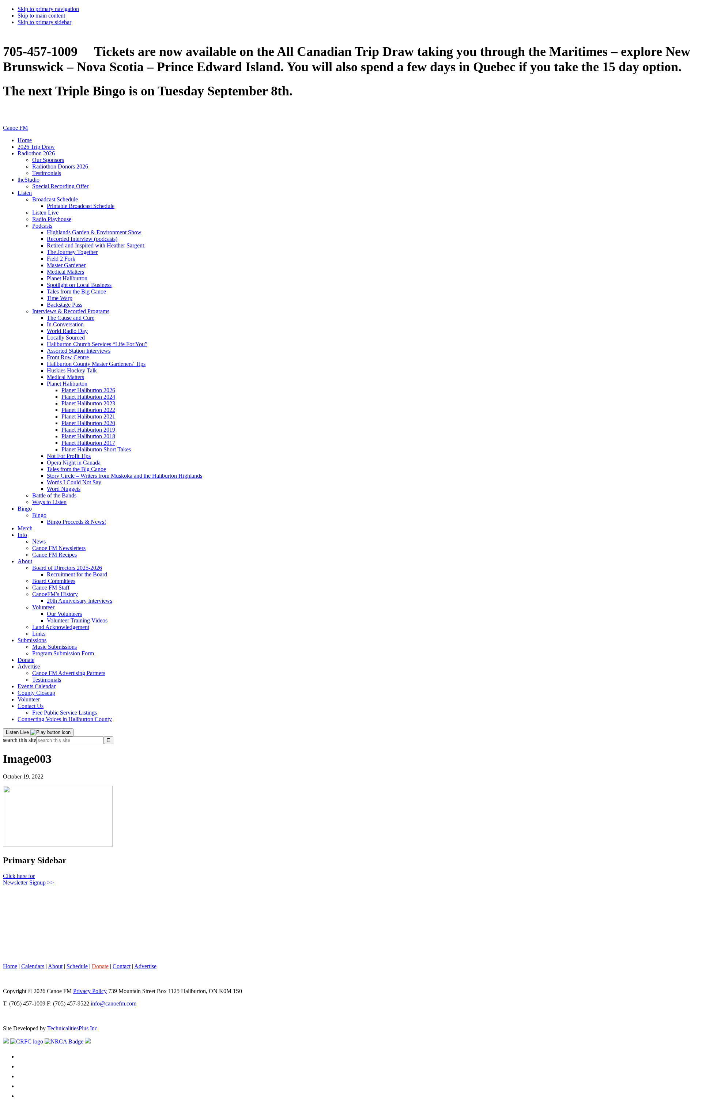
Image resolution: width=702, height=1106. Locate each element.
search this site (19, 740)
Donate (100, 966)
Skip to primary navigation (48, 9)
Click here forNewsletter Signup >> (28, 879)
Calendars (32, 966)
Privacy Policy (90, 991)
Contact (122, 966)
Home (10, 966)
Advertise (145, 966)
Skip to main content (41, 15)
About (55, 966)
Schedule (77, 966)
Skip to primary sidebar (44, 22)
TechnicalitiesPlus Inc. (73, 1028)
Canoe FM (15, 128)
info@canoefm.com (113, 1003)
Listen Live (18, 732)
